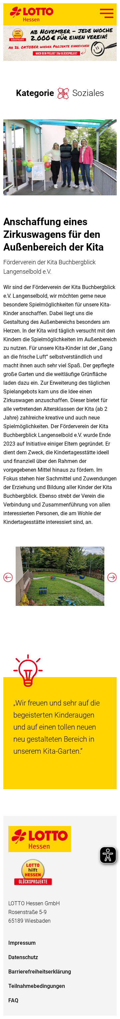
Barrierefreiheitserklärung (39, 971)
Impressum (22, 943)
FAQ (13, 1000)
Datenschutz (23, 957)
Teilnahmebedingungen (36, 986)
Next (112, 577)
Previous (8, 577)
